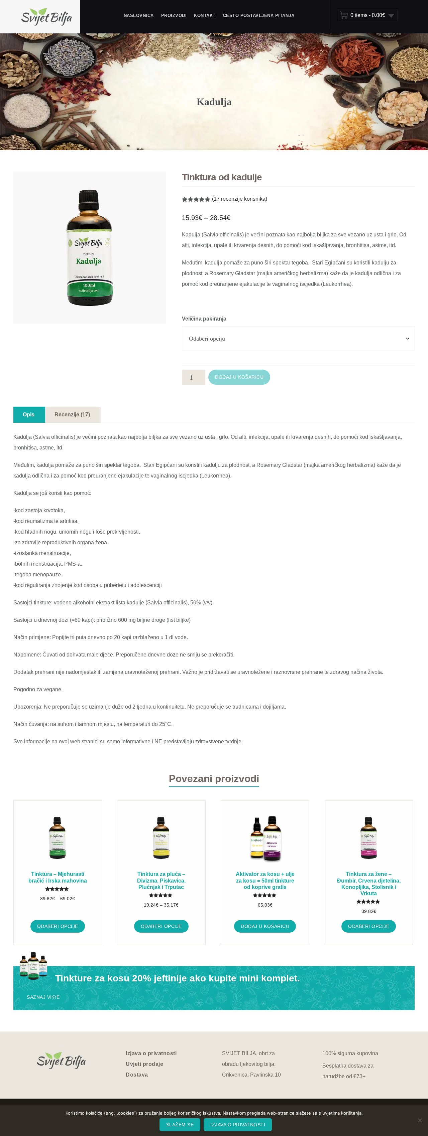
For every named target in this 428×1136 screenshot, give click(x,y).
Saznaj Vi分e (43, 997)
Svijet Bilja (46, 16)
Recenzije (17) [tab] (72, 414)
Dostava (137, 1075)
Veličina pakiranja (204, 319)
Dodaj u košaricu (239, 377)
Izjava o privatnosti (151, 1053)
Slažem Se (180, 1124)
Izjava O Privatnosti (237, 1124)
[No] (419, 1120)
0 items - (367, 15)
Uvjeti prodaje (144, 1064)
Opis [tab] (28, 414)
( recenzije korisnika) (239, 199)
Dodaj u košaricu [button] (265, 926)
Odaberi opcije (57, 926)
